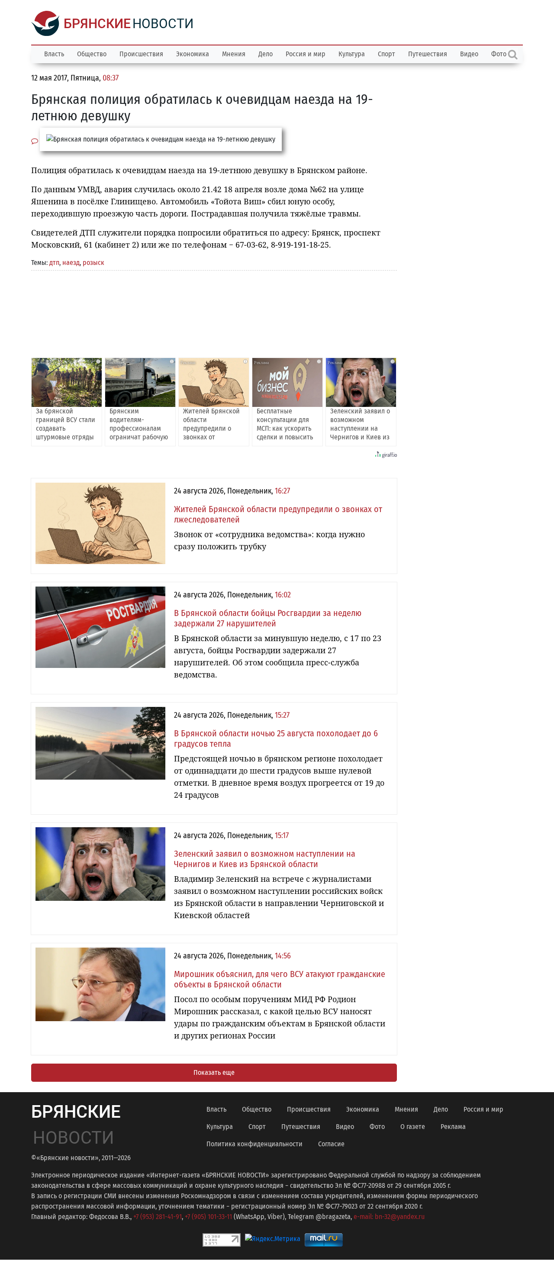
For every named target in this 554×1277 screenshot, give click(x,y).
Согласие (331, 1144)
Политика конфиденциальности (254, 1144)
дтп (54, 262)
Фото (377, 1126)
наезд (71, 262)
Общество (91, 54)
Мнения (233, 54)
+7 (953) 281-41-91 (157, 1217)
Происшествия (141, 54)
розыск (93, 262)
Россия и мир (305, 54)
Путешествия (427, 54)
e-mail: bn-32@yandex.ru (389, 1217)
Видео (469, 54)
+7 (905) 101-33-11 (208, 1217)
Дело (265, 54)
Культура (351, 54)
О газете (412, 1126)
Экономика (192, 54)
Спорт (386, 54)
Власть (54, 54)
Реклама (453, 1126)
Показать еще (214, 1072)
